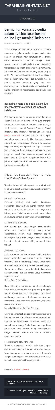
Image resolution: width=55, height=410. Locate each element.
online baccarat (12, 135)
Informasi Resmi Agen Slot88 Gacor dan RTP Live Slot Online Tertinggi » (28, 392)
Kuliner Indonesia (21, 369)
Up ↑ (44, 404)
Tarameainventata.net (27, 5)
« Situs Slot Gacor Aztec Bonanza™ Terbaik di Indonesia (25, 382)
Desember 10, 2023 (13, 43)
